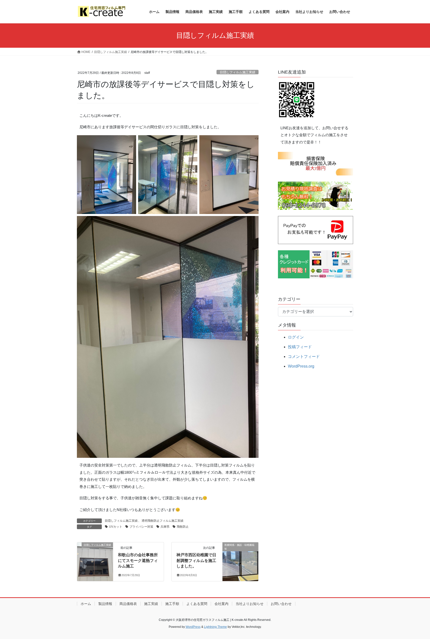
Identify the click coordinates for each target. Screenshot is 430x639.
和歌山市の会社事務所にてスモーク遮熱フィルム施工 (138, 560)
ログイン (296, 337)
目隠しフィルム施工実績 (237, 72)
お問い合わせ (281, 604)
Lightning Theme (215, 627)
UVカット (115, 526)
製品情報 (105, 604)
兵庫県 (165, 526)
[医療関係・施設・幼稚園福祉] (240, 561)
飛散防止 (183, 526)
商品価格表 (128, 604)
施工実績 (151, 604)
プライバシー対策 (141, 526)
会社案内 (221, 604)
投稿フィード (300, 347)
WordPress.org (301, 366)
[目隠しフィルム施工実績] (95, 561)
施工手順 (172, 604)
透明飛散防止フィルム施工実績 (162, 520)
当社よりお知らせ (250, 604)
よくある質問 (196, 604)
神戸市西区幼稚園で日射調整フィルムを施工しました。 (196, 560)
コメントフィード (304, 356)
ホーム (86, 604)
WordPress (193, 627)
